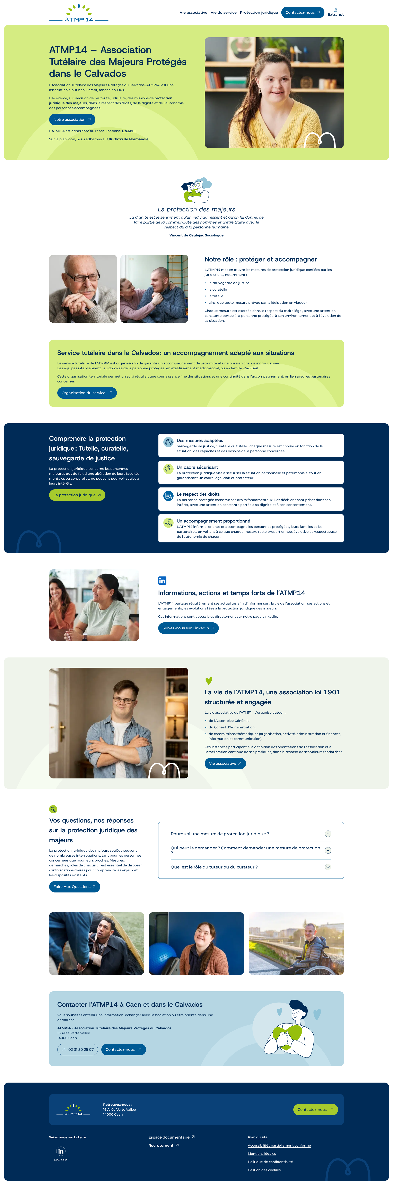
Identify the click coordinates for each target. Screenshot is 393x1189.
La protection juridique (74, 495)
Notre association (69, 119)
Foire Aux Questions (71, 886)
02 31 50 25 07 (81, 1049)
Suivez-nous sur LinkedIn (186, 628)
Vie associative (222, 763)
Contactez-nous (120, 1049)
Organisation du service (83, 393)
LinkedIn (60, 1160)
